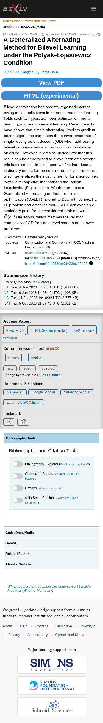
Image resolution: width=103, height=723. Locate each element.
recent (27, 368)
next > (36, 357)
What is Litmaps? (50, 488)
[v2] (7, 293)
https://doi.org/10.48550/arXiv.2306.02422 (56, 263)
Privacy (14, 634)
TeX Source (84, 330)
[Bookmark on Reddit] (23, 422)
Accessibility (37, 634)
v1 (40, 34)
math (56, 375)
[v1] (7, 287)
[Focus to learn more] (90, 263)
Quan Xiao (11, 72)
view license (10, 337)
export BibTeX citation (23, 402)
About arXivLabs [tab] (18, 564)
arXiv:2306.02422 (38, 253)
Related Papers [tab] (17, 553)
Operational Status (70, 634)
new (10, 368)
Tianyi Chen (49, 72)
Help (24, 626)
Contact (41, 626)
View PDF (51, 83)
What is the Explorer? (74, 464)
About (7, 626)
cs (39, 375)
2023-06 (48, 368)
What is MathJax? (37, 590)
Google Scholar (43, 392)
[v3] (7, 298)
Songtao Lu (29, 72)
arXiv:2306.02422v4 (45, 258)
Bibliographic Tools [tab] (21, 438)
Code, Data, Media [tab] (19, 533)
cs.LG (46, 375)
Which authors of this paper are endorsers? (41, 586)
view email (41, 282)
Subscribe (64, 626)
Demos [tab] (11, 543)
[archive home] (15, 9)
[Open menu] (94, 9)
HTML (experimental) (51, 96)
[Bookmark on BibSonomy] (9, 422)
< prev (14, 357)
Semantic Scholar (77, 392)
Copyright (87, 626)
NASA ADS (15, 392)
